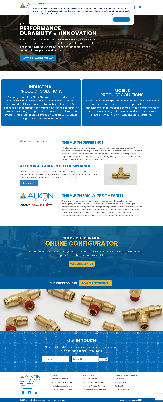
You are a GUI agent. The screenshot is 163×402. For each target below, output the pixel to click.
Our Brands (119, 379)
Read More (29, 183)
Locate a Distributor (95, 283)
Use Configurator (81, 263)
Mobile (55, 375)
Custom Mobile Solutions (62, 390)
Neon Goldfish (137, 400)
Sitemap (61, 400)
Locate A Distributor (123, 390)
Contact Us (119, 386)
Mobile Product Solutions (62, 386)
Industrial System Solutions (94, 382)
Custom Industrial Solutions (94, 390)
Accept (121, 19)
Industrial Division (90, 379)
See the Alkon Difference (38, 58)
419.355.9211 (27, 388)
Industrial (89, 375)
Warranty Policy (121, 382)
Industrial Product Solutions (94, 386)
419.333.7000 (30, 386)
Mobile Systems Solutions (62, 382)
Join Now (104, 359)
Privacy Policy (51, 400)
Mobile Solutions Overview (62, 379)
